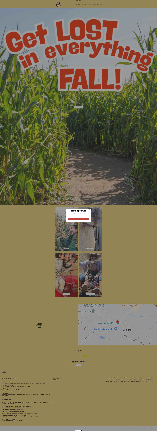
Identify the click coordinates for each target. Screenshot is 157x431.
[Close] (90, 210)
